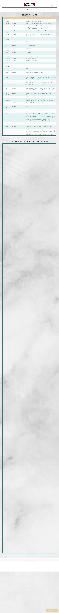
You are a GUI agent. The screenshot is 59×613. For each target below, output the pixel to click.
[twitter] (54, 9)
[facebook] (56, 9)
